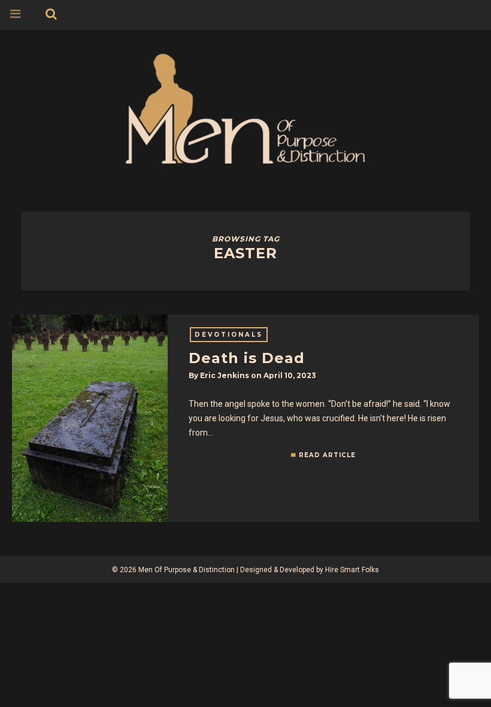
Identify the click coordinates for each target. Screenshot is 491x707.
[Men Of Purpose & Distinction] (245, 106)
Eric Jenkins (224, 375)
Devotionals (229, 335)
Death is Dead (247, 358)
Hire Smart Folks (352, 570)
